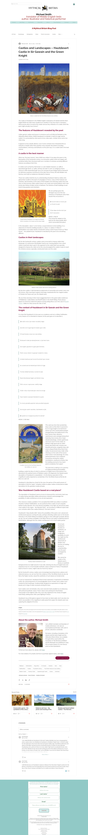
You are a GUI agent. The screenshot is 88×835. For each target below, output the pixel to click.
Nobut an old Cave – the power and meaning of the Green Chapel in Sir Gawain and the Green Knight (44, 708)
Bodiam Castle (22, 671)
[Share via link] (29, 680)
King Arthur (36, 665)
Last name (43, 794)
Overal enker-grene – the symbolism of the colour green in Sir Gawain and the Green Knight (21, 708)
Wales (36, 34)
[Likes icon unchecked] (23, 757)
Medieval (21, 665)
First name (43, 786)
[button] (74, 4)
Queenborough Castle (42, 671)
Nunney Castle (31, 671)
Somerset (57, 671)
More (59, 34)
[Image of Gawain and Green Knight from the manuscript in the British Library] (22, 700)
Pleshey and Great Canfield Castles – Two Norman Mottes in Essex (66, 708)
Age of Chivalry (31, 675)
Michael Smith (43, 14)
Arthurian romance (23, 675)
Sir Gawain (43, 665)
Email (43, 801)
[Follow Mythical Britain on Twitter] (46, 827)
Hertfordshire (29, 665)
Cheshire (50, 665)
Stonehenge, (21, 34)
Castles (54, 34)
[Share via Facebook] (19, 680)
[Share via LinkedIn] (26, 680)
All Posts (14, 34)
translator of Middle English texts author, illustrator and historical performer (44, 17)
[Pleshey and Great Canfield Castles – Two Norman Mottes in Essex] (66, 700)
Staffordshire (22, 668)
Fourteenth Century (37, 668)
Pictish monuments (45, 34)
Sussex (51, 671)
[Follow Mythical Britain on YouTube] (42, 827)
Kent (56, 665)
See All (74, 691)
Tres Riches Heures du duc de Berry (52, 668)
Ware (60, 665)
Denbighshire (30, 34)
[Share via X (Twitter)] (22, 680)
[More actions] (68, 44)
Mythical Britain (43, 12)
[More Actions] (68, 737)
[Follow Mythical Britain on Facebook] (44, 827)
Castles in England (40, 675)
